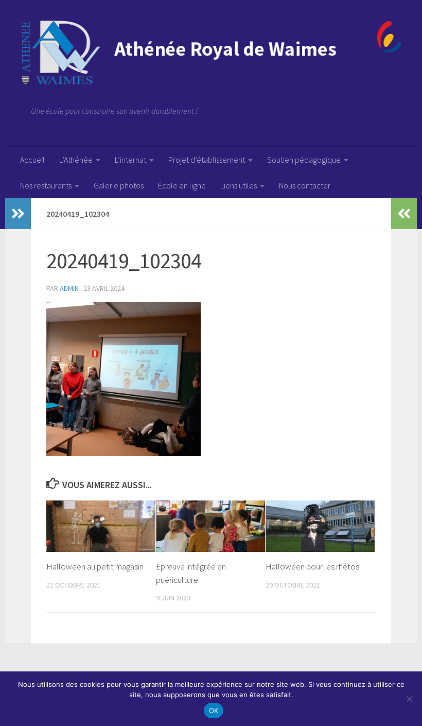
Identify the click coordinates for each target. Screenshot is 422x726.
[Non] (409, 699)
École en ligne (182, 185)
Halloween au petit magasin (95, 566)
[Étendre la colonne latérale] (18, 213)
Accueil (32, 159)
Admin (69, 288)
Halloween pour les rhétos (312, 566)
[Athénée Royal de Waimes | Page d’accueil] (211, 53)
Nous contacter (304, 185)
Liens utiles (238, 185)
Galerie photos (119, 185)
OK (214, 710)
